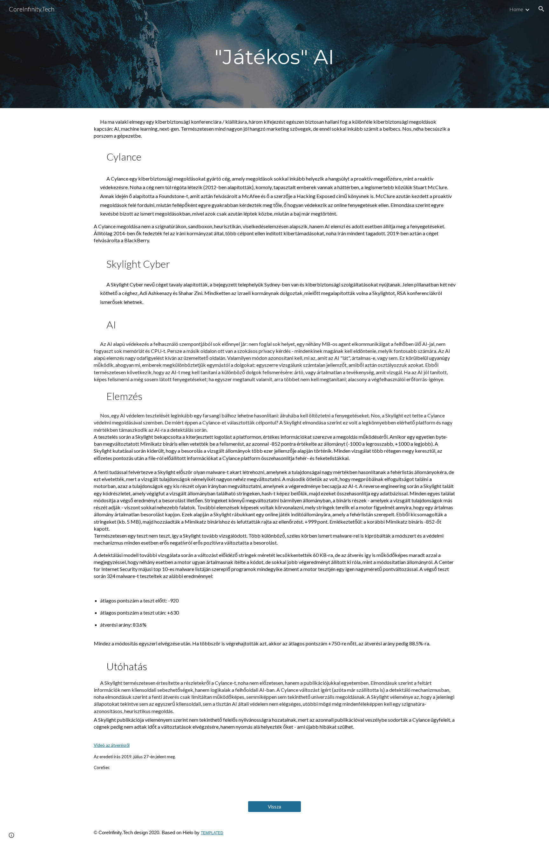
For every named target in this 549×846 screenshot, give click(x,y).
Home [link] (516, 9)
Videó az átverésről (112, 745)
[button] (541, 9)
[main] (274, 54)
